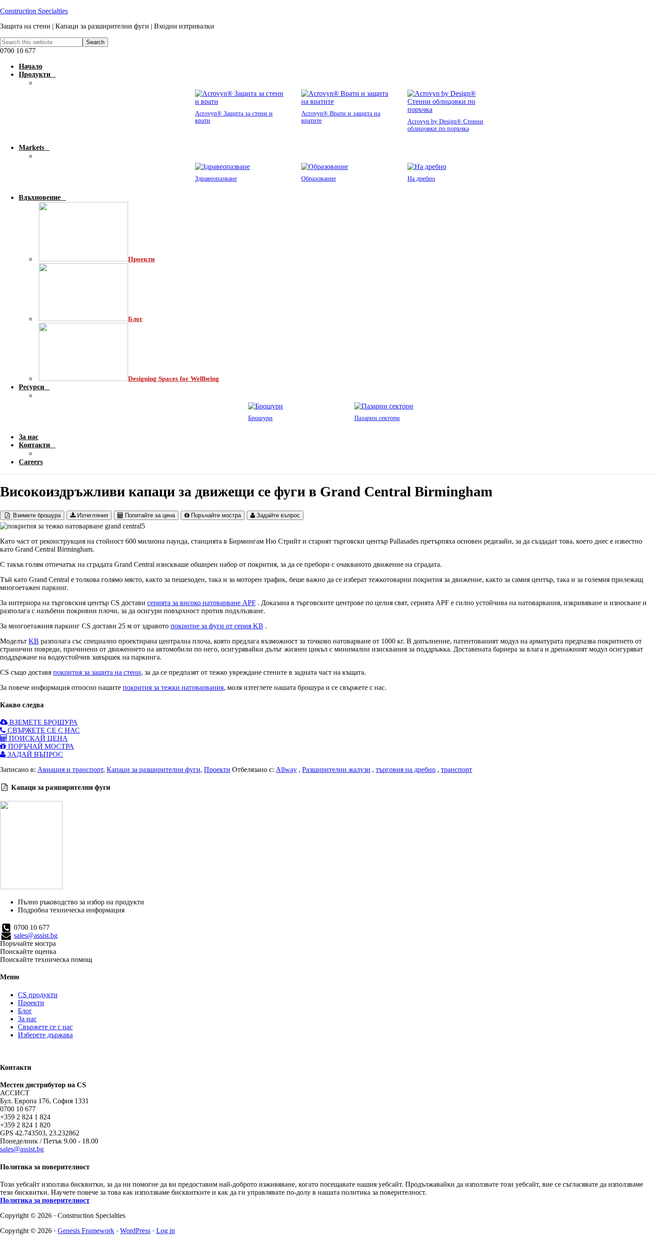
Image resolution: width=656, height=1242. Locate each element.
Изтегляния (91, 515)
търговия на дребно (406, 769)
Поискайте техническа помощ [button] (46, 959)
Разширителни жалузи (336, 769)
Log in (165, 1230)
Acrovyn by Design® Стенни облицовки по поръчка (445, 125)
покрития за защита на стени (97, 672)
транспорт (456, 769)
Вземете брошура (36, 515)
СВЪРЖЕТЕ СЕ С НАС (43, 730)
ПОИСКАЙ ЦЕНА (37, 738)
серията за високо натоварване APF (201, 603)
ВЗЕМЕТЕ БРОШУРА (43, 722)
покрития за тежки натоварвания (173, 687)
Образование (318, 178)
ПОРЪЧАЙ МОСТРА (40, 746)
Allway (286, 769)
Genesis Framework (86, 1230)
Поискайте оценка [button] (28, 951)
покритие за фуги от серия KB (216, 626)
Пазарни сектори (377, 418)
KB (34, 641)
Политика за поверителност (45, 1200)
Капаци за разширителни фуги (153, 769)
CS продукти (38, 995)
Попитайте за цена (149, 515)
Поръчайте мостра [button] (28, 943)
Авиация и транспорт (70, 769)
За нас (27, 1019)
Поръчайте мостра (215, 515)
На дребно (421, 178)
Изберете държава (45, 1035)
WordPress (135, 1230)
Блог (25, 1011)
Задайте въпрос (277, 515)
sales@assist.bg (36, 935)
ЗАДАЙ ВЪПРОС (34, 754)
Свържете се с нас (45, 1027)
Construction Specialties (34, 11)
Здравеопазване (216, 178)
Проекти (217, 769)
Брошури (260, 418)
